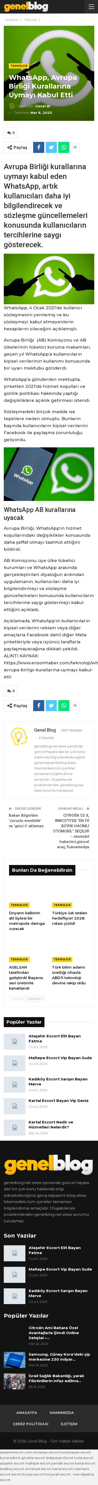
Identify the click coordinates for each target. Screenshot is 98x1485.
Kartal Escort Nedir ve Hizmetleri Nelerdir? (51, 1124)
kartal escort (85, 1463)
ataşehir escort (12, 1463)
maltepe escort (38, 1463)
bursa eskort (10, 1458)
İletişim (69, 1424)
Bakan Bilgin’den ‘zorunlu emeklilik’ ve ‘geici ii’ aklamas (26, 820)
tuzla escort (83, 1458)
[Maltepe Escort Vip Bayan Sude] (14, 1063)
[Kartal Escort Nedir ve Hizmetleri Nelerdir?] (14, 1128)
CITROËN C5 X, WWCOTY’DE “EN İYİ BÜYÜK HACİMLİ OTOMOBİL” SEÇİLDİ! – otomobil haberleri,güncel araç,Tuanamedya (71, 831)
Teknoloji (19, 66)
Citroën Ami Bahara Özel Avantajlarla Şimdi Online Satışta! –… (54, 1332)
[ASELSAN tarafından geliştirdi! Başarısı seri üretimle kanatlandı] (27, 949)
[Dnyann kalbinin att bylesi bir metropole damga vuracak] (27, 895)
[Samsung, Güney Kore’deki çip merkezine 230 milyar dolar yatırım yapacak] (14, 1360)
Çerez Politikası (30, 1424)
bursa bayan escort (75, 1452)
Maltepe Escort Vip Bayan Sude (60, 1057)
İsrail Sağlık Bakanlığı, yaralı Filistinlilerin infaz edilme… (56, 1378)
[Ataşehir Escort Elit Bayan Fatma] (14, 1042)
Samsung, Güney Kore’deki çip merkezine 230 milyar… (59, 1357)
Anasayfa (26, 1412)
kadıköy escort (12, 1469)
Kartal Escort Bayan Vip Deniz (59, 1100)
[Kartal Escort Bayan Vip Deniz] (14, 1106)
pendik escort (62, 1463)
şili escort (63, 1474)
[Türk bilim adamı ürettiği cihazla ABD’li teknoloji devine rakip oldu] (70, 949)
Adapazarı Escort (60, 1458)
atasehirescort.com (16, 1452)
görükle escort (33, 1458)
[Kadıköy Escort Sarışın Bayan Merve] (14, 1085)
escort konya (22, 1474)
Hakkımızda (62, 1412)
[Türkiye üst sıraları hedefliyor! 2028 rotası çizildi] (70, 895)
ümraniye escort (46, 1452)
